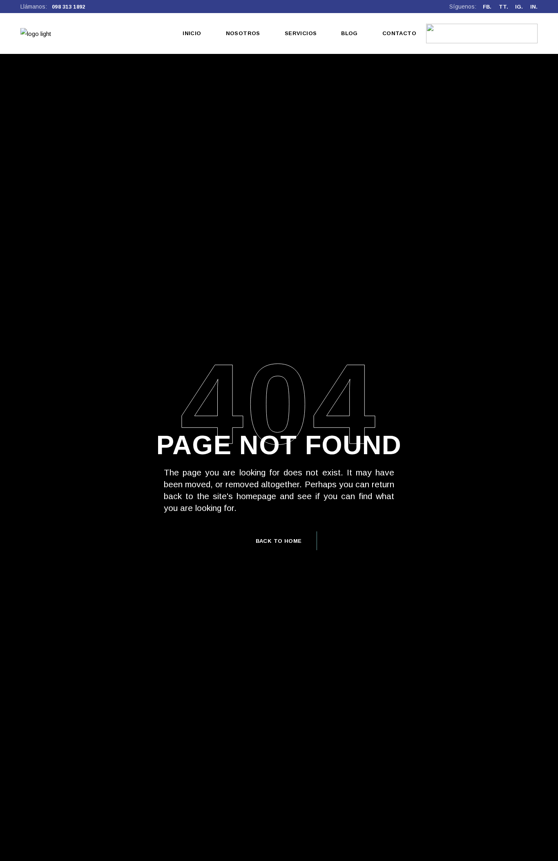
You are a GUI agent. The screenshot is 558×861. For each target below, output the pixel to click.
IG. (519, 7)
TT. (503, 7)
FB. (487, 7)
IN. (534, 7)
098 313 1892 (68, 7)
